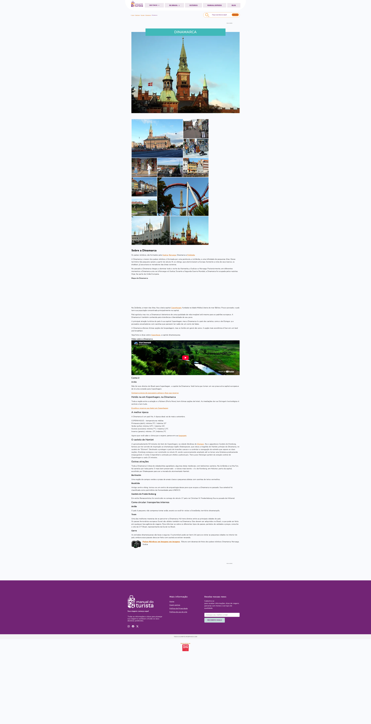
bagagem (182, 435)
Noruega (172, 255)
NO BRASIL (173, 5)
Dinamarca (148, 15)
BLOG (234, 5)
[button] (157, 138)
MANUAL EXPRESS (214, 5)
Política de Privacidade (178, 608)
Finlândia (191, 255)
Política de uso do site (178, 612)
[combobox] (221, 14)
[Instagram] (129, 626)
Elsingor (200, 444)
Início (132, 15)
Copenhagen (176, 308)
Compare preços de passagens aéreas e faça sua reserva (155, 393)
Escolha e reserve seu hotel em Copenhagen (149, 408)
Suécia (165, 255)
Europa (142, 15)
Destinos (137, 15)
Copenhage (155, 335)
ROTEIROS (194, 5)
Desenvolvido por (185, 643)
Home (171, 601)
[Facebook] (133, 626)
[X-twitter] (137, 626)
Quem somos (174, 605)
